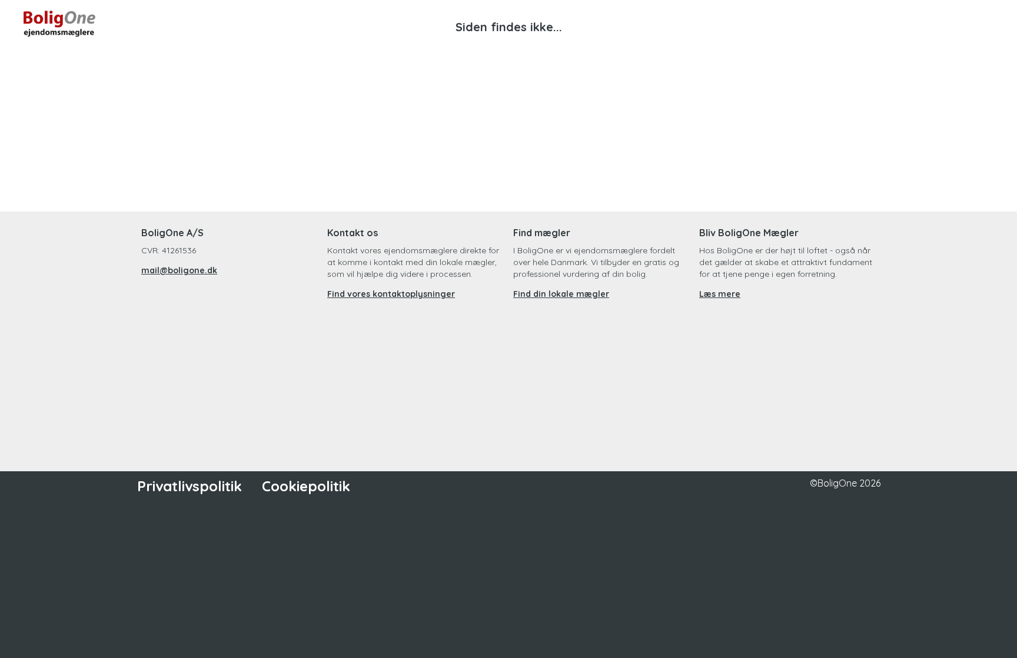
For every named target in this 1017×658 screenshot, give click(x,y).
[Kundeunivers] (939, 23)
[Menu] (981, 23)
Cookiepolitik (306, 486)
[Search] (897, 23)
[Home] (266, 23)
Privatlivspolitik (189, 486)
